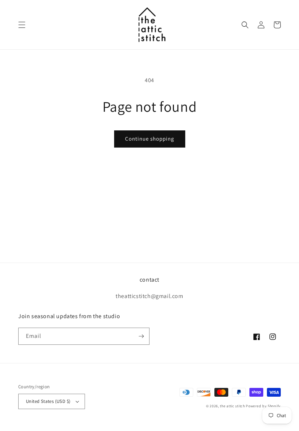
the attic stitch (232, 406)
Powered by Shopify (263, 406)
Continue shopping (149, 138)
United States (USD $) (48, 401)
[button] (22, 25)
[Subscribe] (141, 336)
